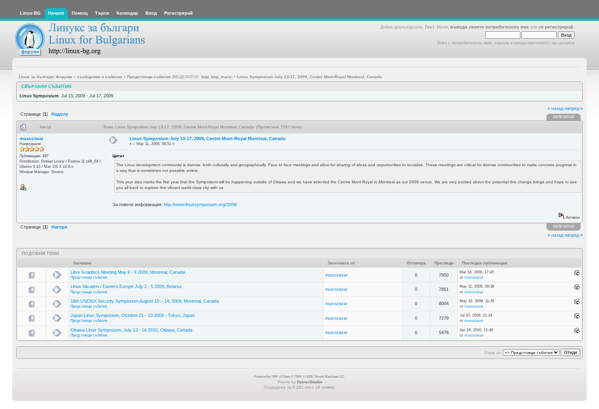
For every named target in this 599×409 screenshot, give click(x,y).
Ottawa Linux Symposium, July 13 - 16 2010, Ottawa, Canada (131, 330)
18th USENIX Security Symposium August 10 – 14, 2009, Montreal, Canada (144, 301)
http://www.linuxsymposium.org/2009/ (200, 204)
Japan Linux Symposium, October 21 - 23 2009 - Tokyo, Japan (132, 315)
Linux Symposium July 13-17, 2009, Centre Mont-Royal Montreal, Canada (207, 138)
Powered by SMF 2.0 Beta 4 (273, 376)
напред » (573, 108)
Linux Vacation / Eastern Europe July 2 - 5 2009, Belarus (126, 286)
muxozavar (31, 138)
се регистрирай (556, 26)
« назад (555, 108)
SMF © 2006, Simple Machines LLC (320, 376)
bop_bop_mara (216, 77)
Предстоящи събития (88, 277)
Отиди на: (493, 353)
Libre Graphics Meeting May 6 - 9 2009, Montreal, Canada (127, 272)
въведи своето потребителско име (489, 26)
